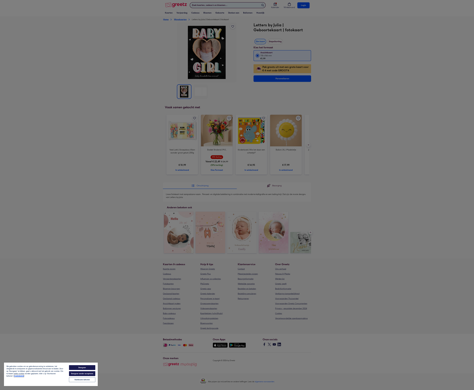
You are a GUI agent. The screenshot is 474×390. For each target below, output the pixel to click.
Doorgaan (82, 367)
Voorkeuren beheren (82, 380)
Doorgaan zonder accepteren (82, 374)
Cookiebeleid (19, 376)
